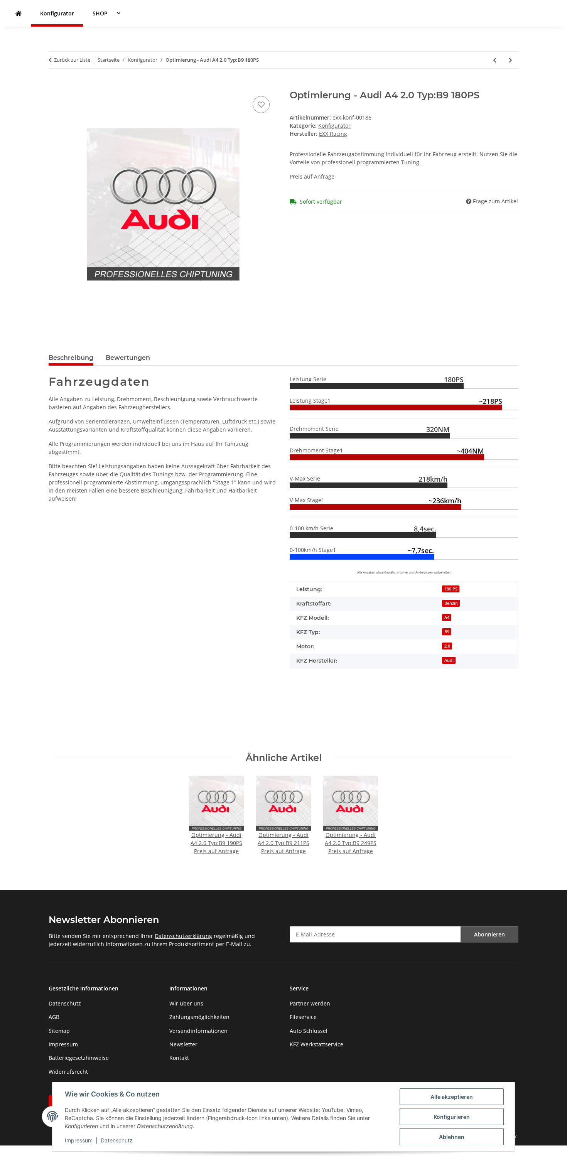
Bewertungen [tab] (128, 357)
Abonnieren (489, 934)
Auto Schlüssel (308, 1030)
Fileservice (303, 1017)
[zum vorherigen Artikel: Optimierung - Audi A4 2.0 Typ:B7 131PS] (495, 60)
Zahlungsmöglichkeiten (199, 1017)
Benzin (451, 603)
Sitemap (59, 1030)
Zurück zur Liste (72, 59)
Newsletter (183, 1044)
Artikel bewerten (71, 711)
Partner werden (310, 1003)
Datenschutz (117, 1140)
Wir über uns (186, 1003)
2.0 (447, 646)
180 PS (450, 589)
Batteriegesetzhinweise (79, 1057)
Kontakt (179, 1057)
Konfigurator (334, 125)
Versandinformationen (198, 1030)
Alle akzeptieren (451, 1096)
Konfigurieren (452, 1116)
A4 (446, 617)
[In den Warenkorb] (55, 85)
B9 (446, 631)
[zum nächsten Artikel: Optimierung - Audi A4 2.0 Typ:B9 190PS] (510, 60)
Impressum (79, 1140)
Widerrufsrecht (68, 1071)
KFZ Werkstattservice (316, 1044)
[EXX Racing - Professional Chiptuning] (18, 13)
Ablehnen (451, 1137)
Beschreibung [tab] (71, 357)
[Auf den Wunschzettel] (261, 104)
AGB (54, 1017)
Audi (449, 660)
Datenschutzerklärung (183, 936)
